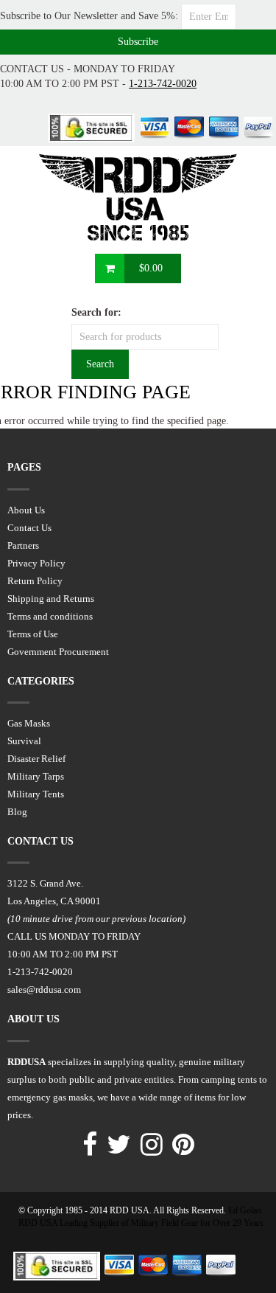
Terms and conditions (50, 616)
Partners (23, 545)
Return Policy (35, 580)
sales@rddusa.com (44, 989)
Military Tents (35, 794)
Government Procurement (58, 651)
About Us (26, 510)
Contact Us (29, 527)
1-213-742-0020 (163, 83)
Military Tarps (35, 776)
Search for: (96, 312)
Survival (24, 740)
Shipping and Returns (50, 598)
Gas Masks (28, 723)
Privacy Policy (36, 563)
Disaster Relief (36, 758)
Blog (17, 811)
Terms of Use (32, 633)
